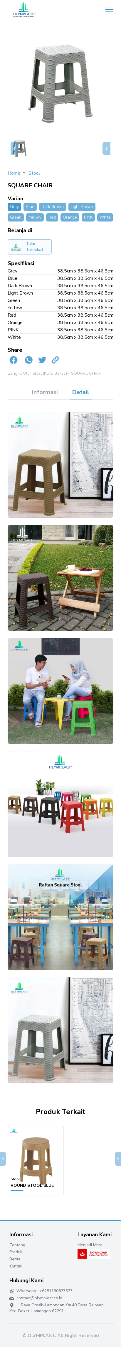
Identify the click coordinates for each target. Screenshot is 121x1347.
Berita (15, 1259)
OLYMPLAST (41, 1335)
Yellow (34, 217)
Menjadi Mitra (90, 1245)
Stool (34, 173)
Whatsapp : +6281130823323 (44, 1291)
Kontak (15, 1266)
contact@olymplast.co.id (38, 1298)
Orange (70, 217)
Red (52, 217)
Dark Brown (52, 206)
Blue (30, 206)
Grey (14, 206)
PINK (88, 217)
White (105, 217)
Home (14, 173)
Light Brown (82, 206)
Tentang (17, 1245)
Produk (15, 1252)
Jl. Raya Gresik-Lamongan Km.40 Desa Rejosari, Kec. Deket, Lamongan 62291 (57, 1308)
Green (15, 217)
